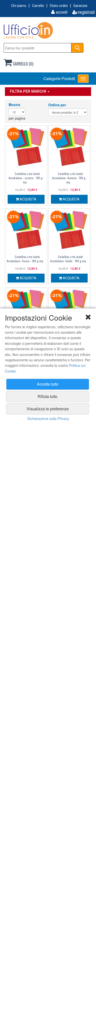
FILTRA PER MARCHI (28, 91)
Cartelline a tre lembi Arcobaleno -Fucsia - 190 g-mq (25, 259)
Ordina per (57, 104)
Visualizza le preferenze (48, 409)
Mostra (14, 104)
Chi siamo (18, 6)
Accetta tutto (47, 384)
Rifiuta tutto (47, 396)
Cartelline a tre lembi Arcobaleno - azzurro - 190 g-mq (26, 178)
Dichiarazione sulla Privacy (48, 418)
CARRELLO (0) (22, 64)
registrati (86, 12)
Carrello (38, 6)
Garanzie (80, 6)
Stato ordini (59, 6)
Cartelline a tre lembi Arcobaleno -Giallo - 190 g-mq (68, 259)
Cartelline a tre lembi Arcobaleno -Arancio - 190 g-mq (69, 178)
